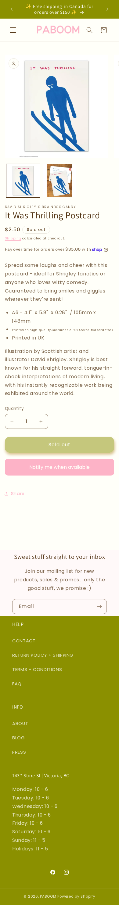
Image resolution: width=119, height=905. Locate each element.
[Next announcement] (107, 9)
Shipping (13, 238)
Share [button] (18, 493)
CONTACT (23, 641)
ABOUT (20, 723)
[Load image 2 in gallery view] (59, 180)
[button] (13, 30)
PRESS (19, 752)
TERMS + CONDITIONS (37, 669)
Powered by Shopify (76, 896)
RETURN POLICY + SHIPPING (43, 655)
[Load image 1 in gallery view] (23, 180)
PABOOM (48, 896)
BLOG (18, 738)
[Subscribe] (99, 606)
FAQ (17, 684)
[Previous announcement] (11, 9)
